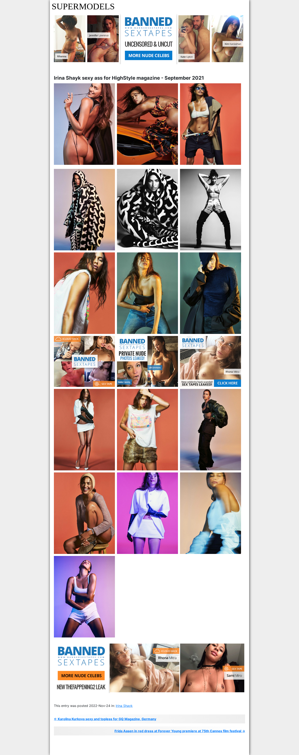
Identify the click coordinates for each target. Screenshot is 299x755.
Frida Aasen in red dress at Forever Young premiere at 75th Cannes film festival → (180, 731)
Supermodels (83, 6)
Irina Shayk (124, 706)
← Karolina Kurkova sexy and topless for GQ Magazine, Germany (105, 719)
